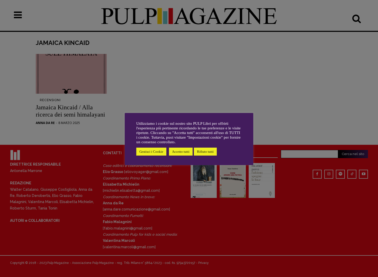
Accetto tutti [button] (181, 152)
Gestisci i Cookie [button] (151, 152)
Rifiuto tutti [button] (205, 152)
